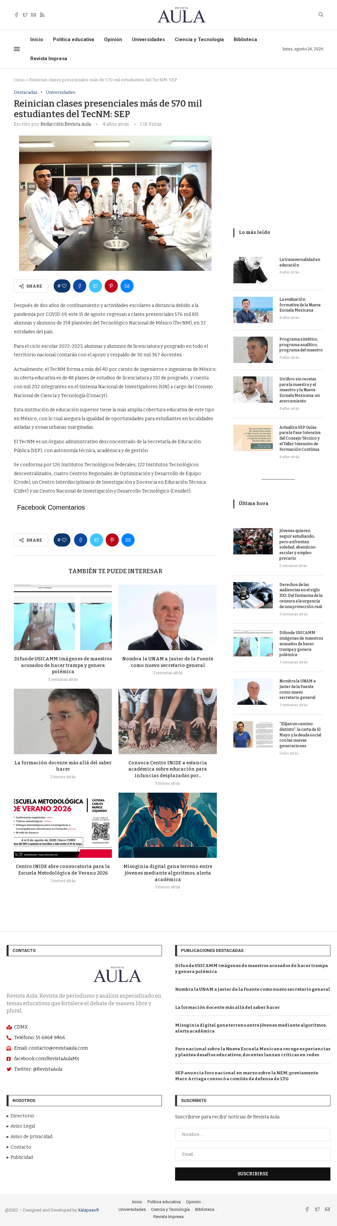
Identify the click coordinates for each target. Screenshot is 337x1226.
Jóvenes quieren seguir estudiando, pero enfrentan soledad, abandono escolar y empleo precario (297, 544)
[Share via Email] (127, 286)
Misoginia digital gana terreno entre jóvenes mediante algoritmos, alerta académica (167, 873)
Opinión (113, 39)
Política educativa (73, 39)
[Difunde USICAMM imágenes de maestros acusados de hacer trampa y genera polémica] (63, 617)
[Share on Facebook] (79, 286)
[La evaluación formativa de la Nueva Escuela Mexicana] (253, 310)
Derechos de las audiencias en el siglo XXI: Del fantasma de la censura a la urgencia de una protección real (301, 595)
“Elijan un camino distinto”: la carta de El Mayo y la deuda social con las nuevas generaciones (300, 735)
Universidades (148, 39)
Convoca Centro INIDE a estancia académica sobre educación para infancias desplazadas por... (167, 769)
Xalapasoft (88, 1210)
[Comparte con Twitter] (95, 286)
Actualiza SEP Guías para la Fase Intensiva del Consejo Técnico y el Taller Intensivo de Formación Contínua (300, 438)
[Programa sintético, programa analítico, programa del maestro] (253, 350)
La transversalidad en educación (299, 262)
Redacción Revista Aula (65, 124)
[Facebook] (16, 15)
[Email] (33, 15)
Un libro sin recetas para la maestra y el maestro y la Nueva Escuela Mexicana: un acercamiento (299, 390)
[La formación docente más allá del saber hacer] (63, 721)
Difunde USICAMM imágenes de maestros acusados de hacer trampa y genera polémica (63, 665)
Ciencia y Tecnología (199, 39)
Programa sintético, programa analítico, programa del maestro (301, 345)
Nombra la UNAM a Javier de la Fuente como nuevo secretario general (297, 689)
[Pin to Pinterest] (111, 286)
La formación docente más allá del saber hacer (227, 1007)
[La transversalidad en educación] (253, 270)
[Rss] (42, 15)
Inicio (36, 39)
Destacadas (26, 92)
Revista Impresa (48, 59)
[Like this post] (64, 286)
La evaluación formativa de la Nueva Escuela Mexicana (300, 305)
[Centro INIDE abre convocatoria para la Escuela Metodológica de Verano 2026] (63, 825)
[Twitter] (25, 15)
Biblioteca (245, 39)
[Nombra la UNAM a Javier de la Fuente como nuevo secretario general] (167, 617)
